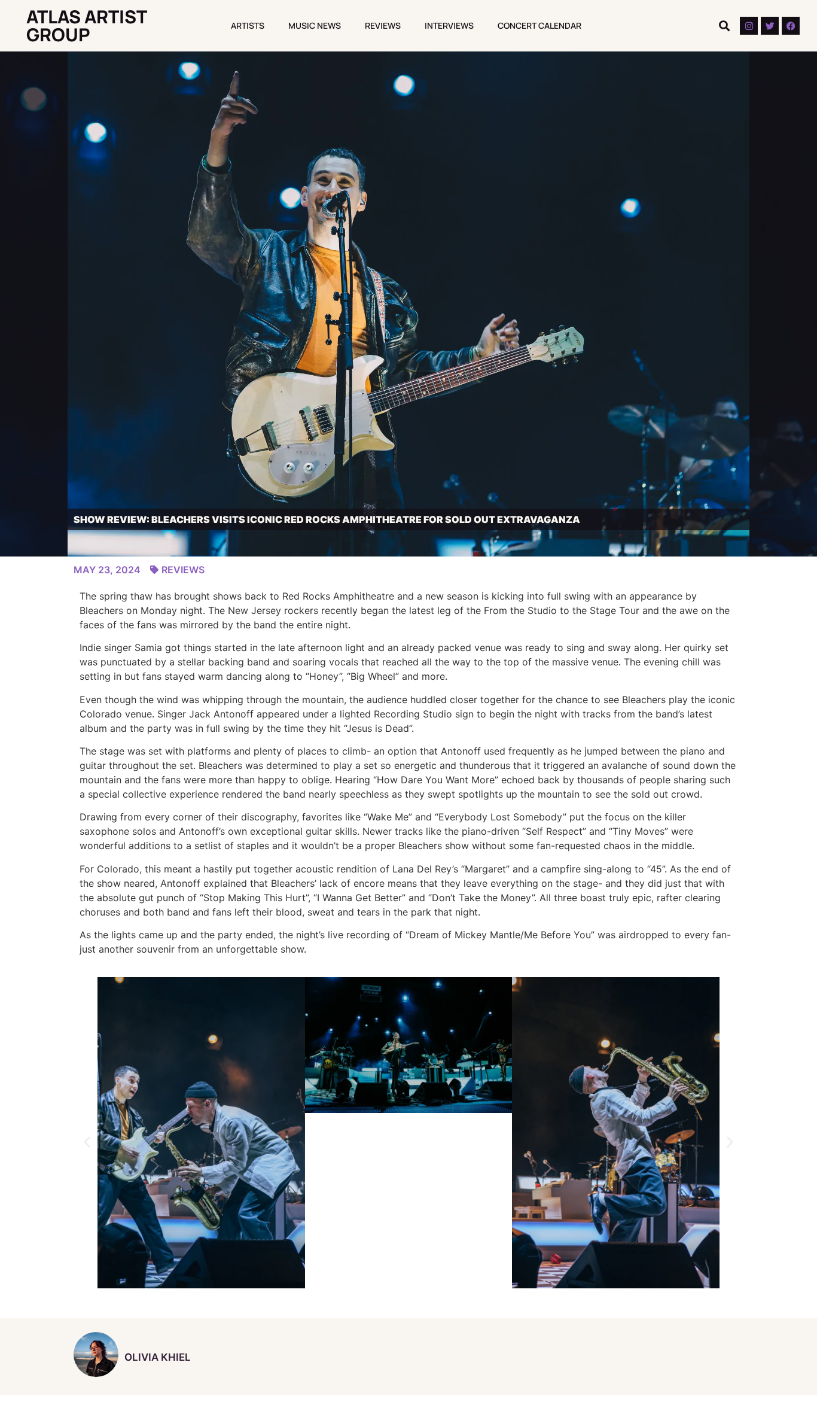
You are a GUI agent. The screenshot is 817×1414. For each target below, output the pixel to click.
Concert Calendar (539, 25)
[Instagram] (749, 26)
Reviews (383, 25)
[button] (724, 26)
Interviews (449, 25)
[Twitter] (770, 26)
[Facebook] (791, 26)
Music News (314, 25)
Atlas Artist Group (86, 25)
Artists (247, 25)
